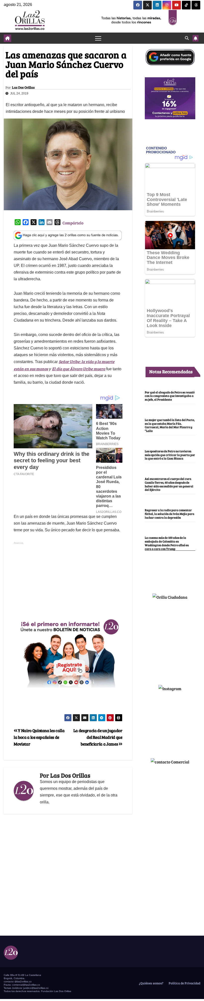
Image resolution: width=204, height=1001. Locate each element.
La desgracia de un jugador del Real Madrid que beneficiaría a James (97, 737)
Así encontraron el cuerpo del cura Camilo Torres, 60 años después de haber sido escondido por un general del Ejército (169, 484)
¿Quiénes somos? (150, 983)
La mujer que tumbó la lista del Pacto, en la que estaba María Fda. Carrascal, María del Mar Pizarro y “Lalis (170, 425)
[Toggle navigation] (98, 38)
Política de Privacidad (184, 983)
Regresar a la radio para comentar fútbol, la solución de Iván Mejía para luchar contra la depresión (169, 513)
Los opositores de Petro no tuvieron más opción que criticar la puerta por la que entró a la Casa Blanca (170, 454)
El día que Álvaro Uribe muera (78, 368)
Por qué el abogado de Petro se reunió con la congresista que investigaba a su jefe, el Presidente (170, 396)
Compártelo (72, 222)
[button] (187, 38)
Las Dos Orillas (23, 87)
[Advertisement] (68, 580)
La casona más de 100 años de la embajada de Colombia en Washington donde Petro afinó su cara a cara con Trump (167, 543)
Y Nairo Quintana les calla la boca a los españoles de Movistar (39, 737)
